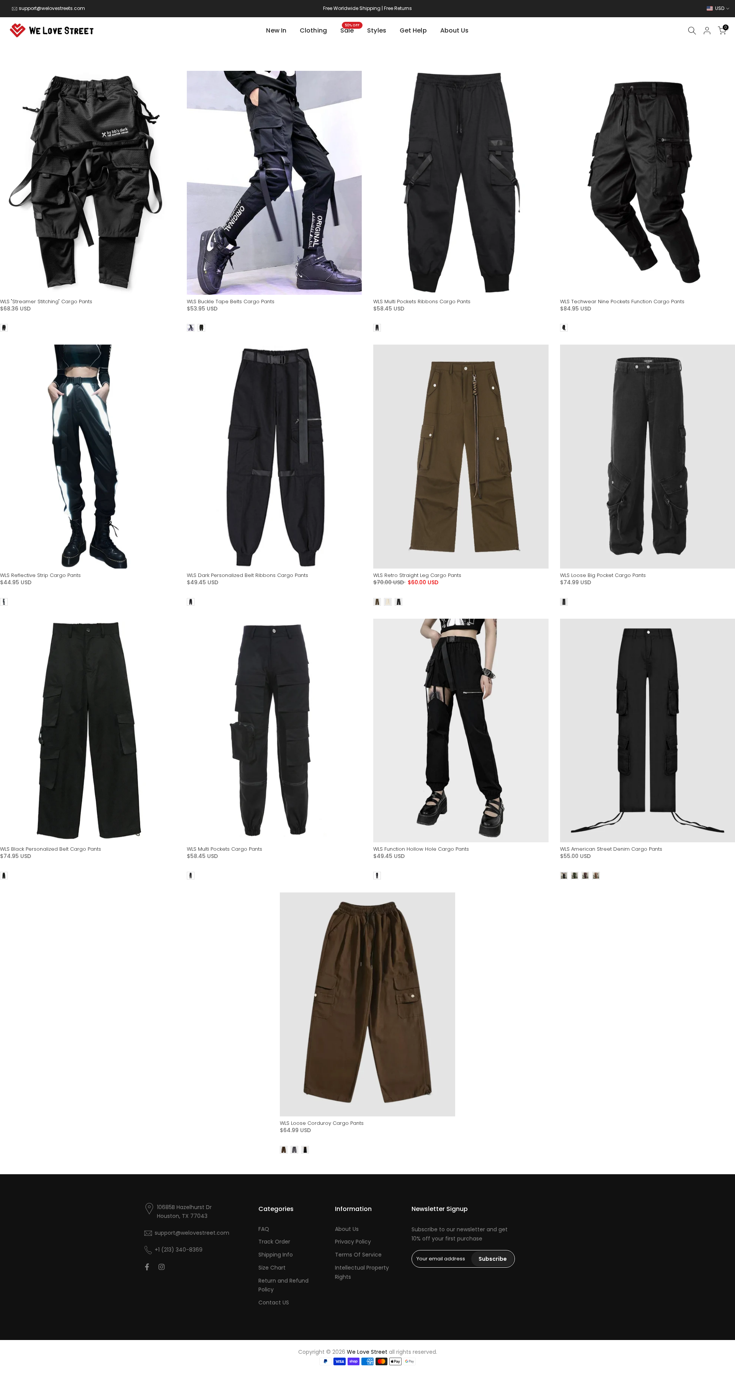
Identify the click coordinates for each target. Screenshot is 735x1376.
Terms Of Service (358, 1254)
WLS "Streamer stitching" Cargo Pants (46, 301)
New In (276, 30)
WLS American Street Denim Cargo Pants (611, 849)
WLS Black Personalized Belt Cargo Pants (50, 849)
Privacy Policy (353, 1241)
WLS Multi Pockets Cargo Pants (224, 849)
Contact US (273, 1302)
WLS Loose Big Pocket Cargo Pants (603, 575)
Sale (349, 30)
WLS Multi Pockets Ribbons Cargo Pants (421, 301)
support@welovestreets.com (52, 8)
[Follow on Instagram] (161, 1266)
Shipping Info (275, 1254)
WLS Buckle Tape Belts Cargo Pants (230, 301)
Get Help (413, 30)
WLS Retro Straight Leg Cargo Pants (417, 575)
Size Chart (272, 1267)
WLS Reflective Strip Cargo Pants (40, 575)
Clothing (313, 30)
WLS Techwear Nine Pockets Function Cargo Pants (622, 301)
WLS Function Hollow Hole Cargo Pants (421, 849)
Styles (376, 30)
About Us (454, 30)
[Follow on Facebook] (147, 1266)
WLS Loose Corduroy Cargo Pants (322, 1123)
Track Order (274, 1241)
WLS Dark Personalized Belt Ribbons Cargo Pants (247, 575)
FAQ (263, 1229)
